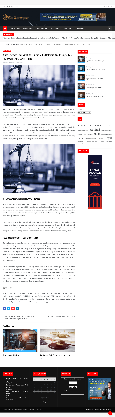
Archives (81, 109)
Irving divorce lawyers (106, 134)
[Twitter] (8, 308)
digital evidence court (106, 130)
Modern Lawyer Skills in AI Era (12, 355)
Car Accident (109, 126)
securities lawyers (82, 144)
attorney (95, 125)
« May (44, 402)
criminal (94, 129)
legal (109, 138)
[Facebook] (4, 308)
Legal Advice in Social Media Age (95, 61)
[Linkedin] (17, 308)
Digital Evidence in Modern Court (95, 79)
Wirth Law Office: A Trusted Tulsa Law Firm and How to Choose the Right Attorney (32, 38)
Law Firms (68, 28)
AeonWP (39, 409)
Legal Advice (80, 28)
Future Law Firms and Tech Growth (95, 70)
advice (81, 125)
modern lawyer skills (92, 141)
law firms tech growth (90, 138)
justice (80, 138)
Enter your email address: (72, 385)
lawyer (101, 138)
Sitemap (108, 409)
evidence (90, 134)
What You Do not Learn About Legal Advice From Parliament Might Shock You (19, 318)
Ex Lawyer (6, 44)
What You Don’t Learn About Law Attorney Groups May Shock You (84, 38)
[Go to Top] (110, 413)
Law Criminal (42, 28)
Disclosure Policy (100, 409)
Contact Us (89, 409)
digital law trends (82, 134)
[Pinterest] (13, 308)
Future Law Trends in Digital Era (94, 97)
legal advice (80, 141)
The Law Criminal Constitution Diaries (60, 316)
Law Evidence (56, 28)
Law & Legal (15, 28)
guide (97, 133)
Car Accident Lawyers (83, 130)
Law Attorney (28, 28)
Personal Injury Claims (106, 141)
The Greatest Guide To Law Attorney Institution (55, 355)
